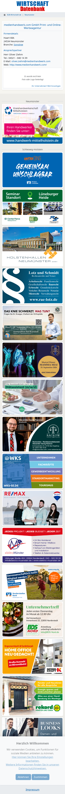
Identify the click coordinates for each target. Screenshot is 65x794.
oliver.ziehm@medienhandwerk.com (31, 61)
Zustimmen (40, 777)
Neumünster (29, 15)
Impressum (32, 789)
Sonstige (18, 44)
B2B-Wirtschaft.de (14, 15)
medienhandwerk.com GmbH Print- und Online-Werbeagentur (32, 26)
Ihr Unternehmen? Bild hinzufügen (46, 86)
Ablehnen (23, 777)
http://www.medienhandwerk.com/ (28, 64)
